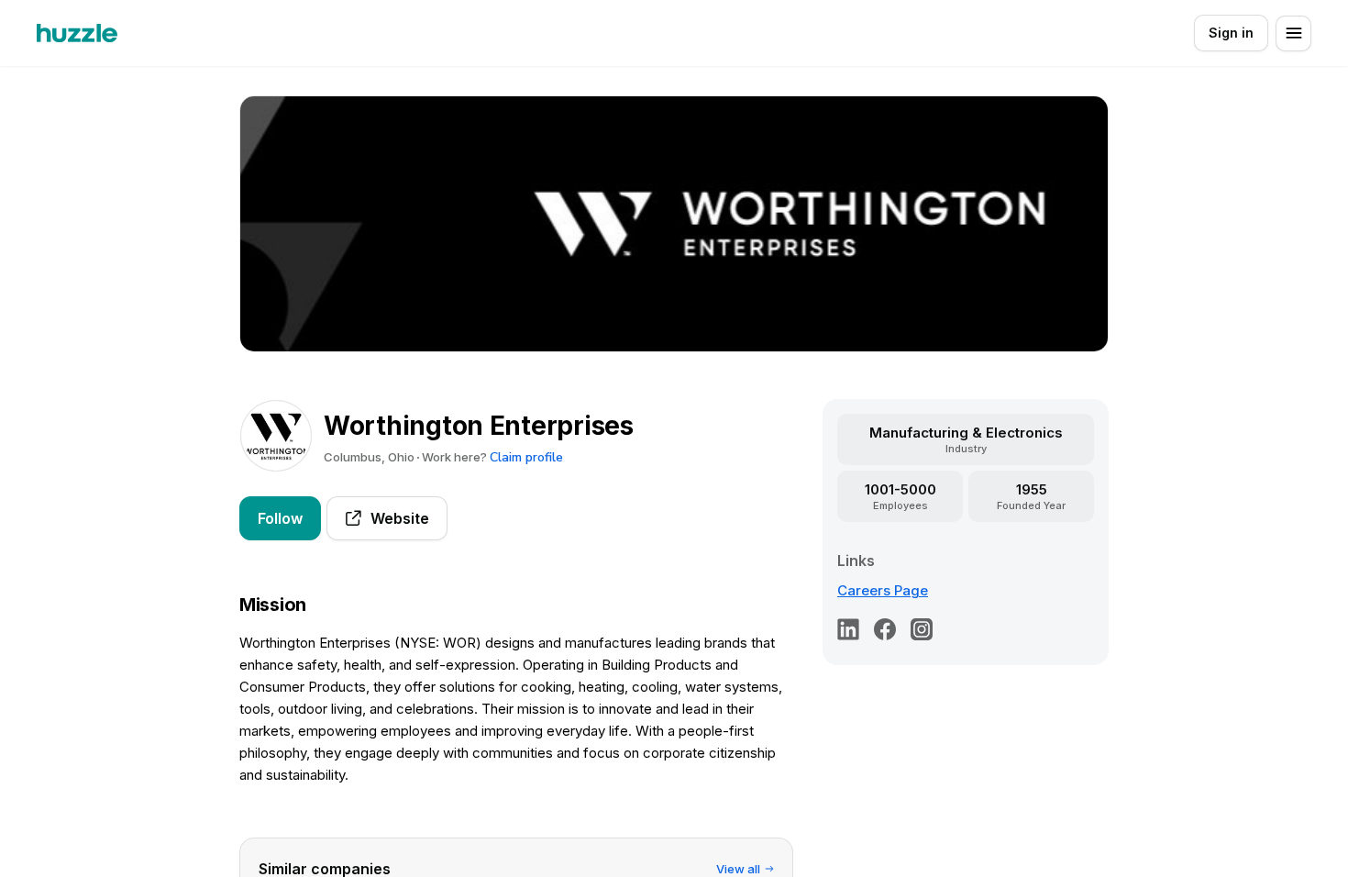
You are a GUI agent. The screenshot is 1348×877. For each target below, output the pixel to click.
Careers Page (882, 590)
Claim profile (526, 457)
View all (738, 868)
